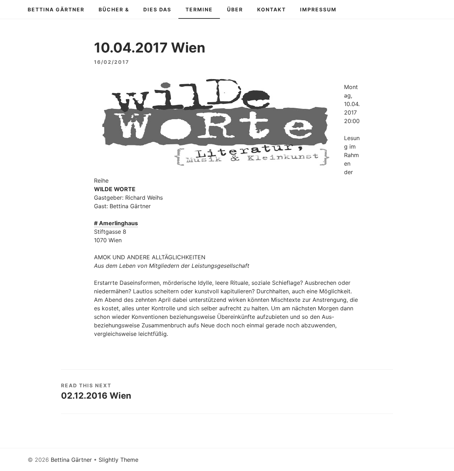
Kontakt (271, 9)
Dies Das (157, 9)
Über (235, 9)
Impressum (318, 9)
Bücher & (114, 9)
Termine (199, 9)
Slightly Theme (118, 459)
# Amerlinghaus (116, 223)
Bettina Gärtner (56, 9)
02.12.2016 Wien (96, 395)
